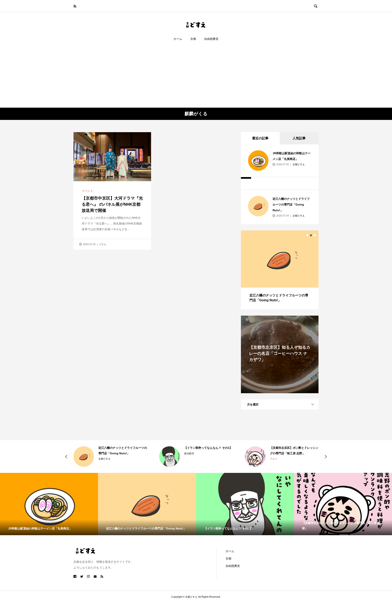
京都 (193, 38)
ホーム (178, 38)
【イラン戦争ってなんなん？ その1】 (208, 447)
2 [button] (311, 235)
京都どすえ (298, 164)
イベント (87, 190)
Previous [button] (66, 456)
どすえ (102, 244)
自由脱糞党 (211, 38)
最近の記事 (260, 138)
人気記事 (299, 138)
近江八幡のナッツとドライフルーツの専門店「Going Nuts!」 (291, 204)
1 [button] (307, 235)
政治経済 (189, 453)
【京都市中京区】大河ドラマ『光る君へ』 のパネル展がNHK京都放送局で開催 (112, 204)
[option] (279, 269)
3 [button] (315, 235)
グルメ (273, 459)
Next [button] (326, 456)
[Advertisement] (196, 77)
